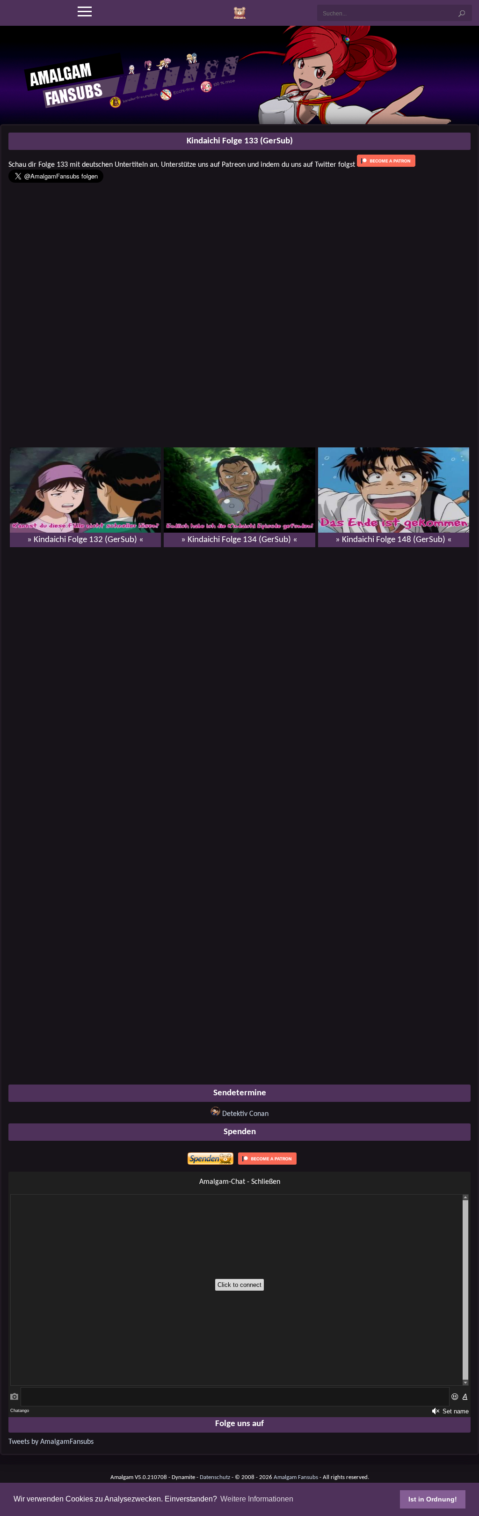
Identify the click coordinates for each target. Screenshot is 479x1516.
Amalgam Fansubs (296, 1477)
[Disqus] (239, 675)
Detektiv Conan (245, 1114)
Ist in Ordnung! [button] (432, 1499)
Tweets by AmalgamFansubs (51, 1442)
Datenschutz (215, 1477)
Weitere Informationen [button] (256, 1499)
